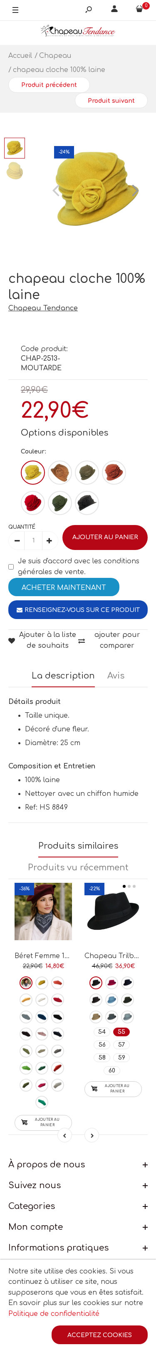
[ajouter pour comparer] (43, 911)
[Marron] (87, 473)
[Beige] (60, 473)
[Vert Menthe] (41, 1102)
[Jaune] (41, 982)
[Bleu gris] (127, 1017)
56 (102, 1045)
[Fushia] (41, 1085)
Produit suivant (111, 101)
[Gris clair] (57, 1085)
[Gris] (87, 503)
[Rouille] (114, 473)
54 (102, 1032)
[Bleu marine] (57, 1034)
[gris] (57, 1051)
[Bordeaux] (26, 982)
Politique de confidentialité (53, 1314)
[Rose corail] (57, 982)
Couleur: (33, 451)
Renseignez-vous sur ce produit (82, 610)
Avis (115, 676)
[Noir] (95, 982)
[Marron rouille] (57, 1068)
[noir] (57, 1017)
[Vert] (26, 1051)
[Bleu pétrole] (41, 1017)
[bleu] (26, 1017)
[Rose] (41, 1034)
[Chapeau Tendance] (78, 32)
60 (112, 1071)
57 (121, 1045)
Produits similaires (78, 846)
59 (121, 1058)
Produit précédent (49, 85)
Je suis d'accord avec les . (78, 566)
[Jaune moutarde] (26, 999)
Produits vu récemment (78, 867)
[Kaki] (60, 503)
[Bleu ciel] (111, 999)
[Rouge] (33, 503)
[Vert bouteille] (41, 1068)
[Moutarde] (33, 473)
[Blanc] (41, 999)
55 (121, 1032)
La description (63, 676)
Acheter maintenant (64, 588)
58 (102, 1058)
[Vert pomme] (26, 1068)
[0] (139, 10)
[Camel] (95, 1017)
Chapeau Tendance (43, 308)
